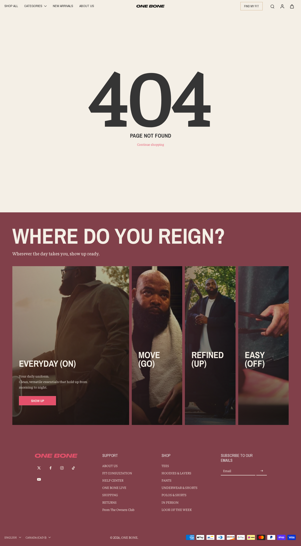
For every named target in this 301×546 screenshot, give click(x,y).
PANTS (166, 480)
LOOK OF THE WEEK (177, 509)
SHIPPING (110, 495)
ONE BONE (129, 537)
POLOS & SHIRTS (174, 495)
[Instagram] (62, 468)
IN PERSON (170, 502)
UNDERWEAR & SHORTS (179, 487)
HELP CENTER (112, 480)
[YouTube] (39, 479)
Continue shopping (150, 144)
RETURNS (109, 502)
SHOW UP (37, 400)
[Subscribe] (261, 470)
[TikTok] (73, 468)
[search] (272, 6)
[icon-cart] (292, 6)
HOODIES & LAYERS (176, 473)
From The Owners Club (118, 509)
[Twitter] (39, 468)
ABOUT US (110, 466)
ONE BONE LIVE (114, 487)
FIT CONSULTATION (117, 473)
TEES (165, 466)
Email (227, 471)
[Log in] (282, 6)
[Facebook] (50, 468)
